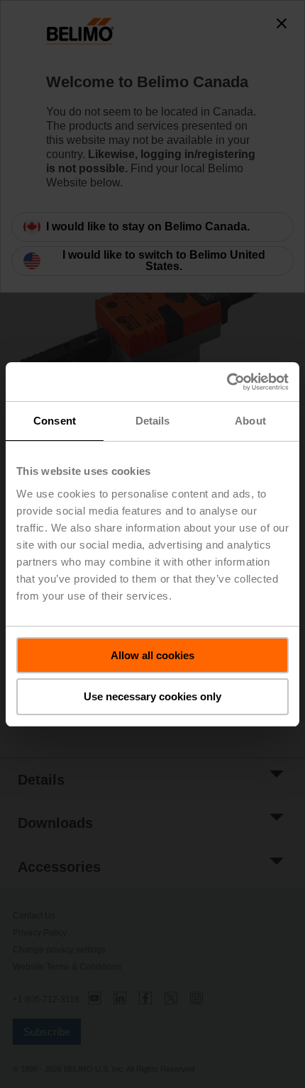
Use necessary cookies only (152, 696)
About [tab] (250, 421)
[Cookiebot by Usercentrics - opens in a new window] (227, 382)
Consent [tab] (54, 421)
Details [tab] (152, 421)
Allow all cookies (152, 655)
